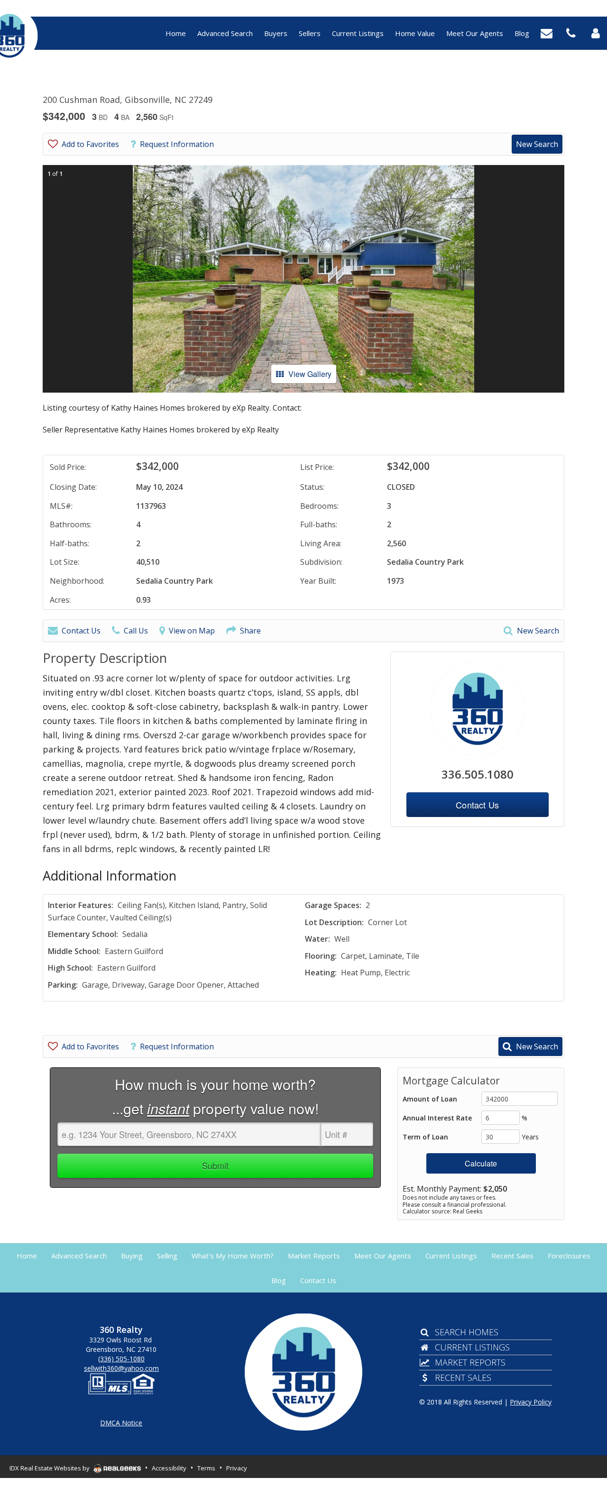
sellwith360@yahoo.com (121, 1368)
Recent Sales (463, 1377)
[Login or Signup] (595, 32)
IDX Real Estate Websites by (50, 1468)
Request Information (177, 144)
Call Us (136, 630)
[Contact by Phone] (571, 32)
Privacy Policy (531, 1401)
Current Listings (472, 1347)
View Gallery (309, 373)
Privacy (236, 1468)
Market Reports (470, 1362)
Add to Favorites (90, 144)
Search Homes (466, 1332)
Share (250, 630)
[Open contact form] (546, 32)
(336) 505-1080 (121, 1358)
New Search (537, 144)
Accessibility (169, 1468)
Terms (206, 1468)
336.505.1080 (477, 774)
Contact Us (81, 630)
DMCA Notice (121, 1422)
